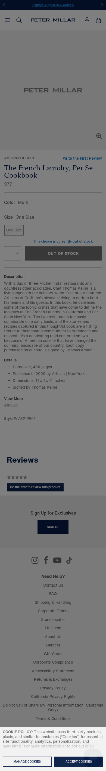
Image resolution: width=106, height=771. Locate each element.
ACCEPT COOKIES (79, 761)
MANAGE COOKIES (27, 761)
